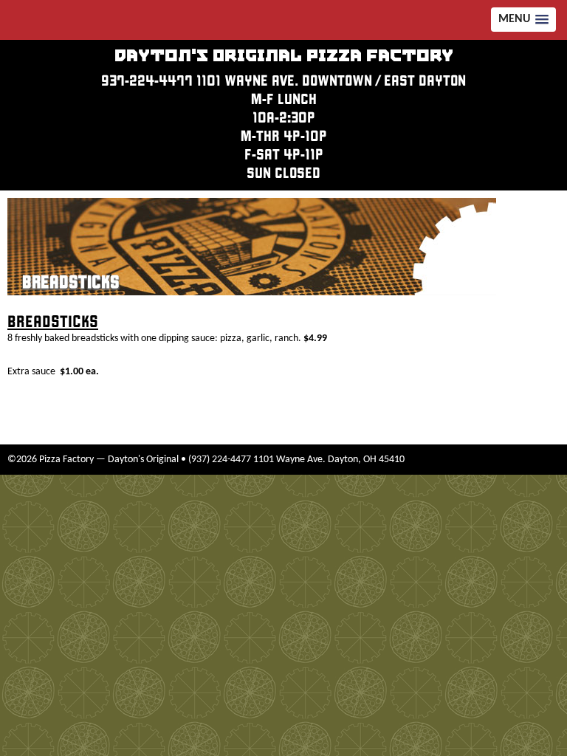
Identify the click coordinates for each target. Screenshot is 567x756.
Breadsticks (71, 282)
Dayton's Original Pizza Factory (283, 56)
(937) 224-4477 (219, 459)
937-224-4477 (147, 80)
